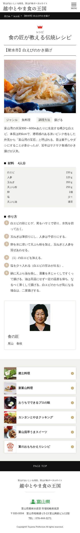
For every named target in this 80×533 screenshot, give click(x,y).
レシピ (17, 16)
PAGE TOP (40, 466)
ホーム (7, 16)
